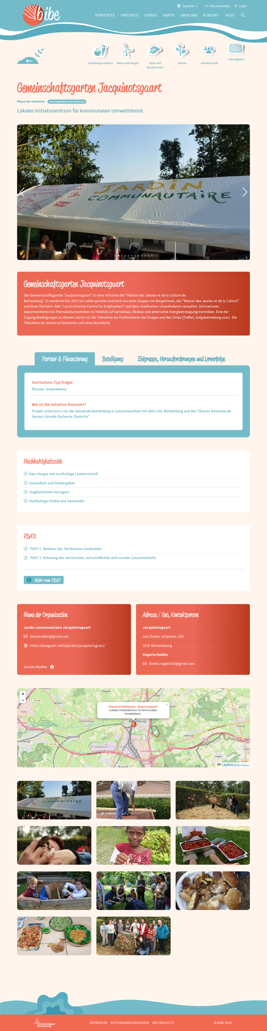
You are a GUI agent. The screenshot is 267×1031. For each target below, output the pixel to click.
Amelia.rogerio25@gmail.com (172, 663)
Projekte (130, 15)
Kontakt (211, 15)
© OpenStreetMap (242, 765)
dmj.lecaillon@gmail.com (49, 636)
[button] (22, 192)
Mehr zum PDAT (47, 580)
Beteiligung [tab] (112, 359)
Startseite (105, 15)
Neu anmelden (220, 6)
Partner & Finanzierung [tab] (65, 359)
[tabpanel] (133, 401)
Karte (168, 15)
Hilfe (230, 15)
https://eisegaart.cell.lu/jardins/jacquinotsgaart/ (67, 645)
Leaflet (227, 764)
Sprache (188, 6)
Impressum (98, 1023)
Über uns (188, 15)
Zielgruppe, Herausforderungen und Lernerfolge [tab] (181, 359)
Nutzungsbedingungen (130, 1023)
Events (151, 15)
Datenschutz (163, 1023)
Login (243, 6)
